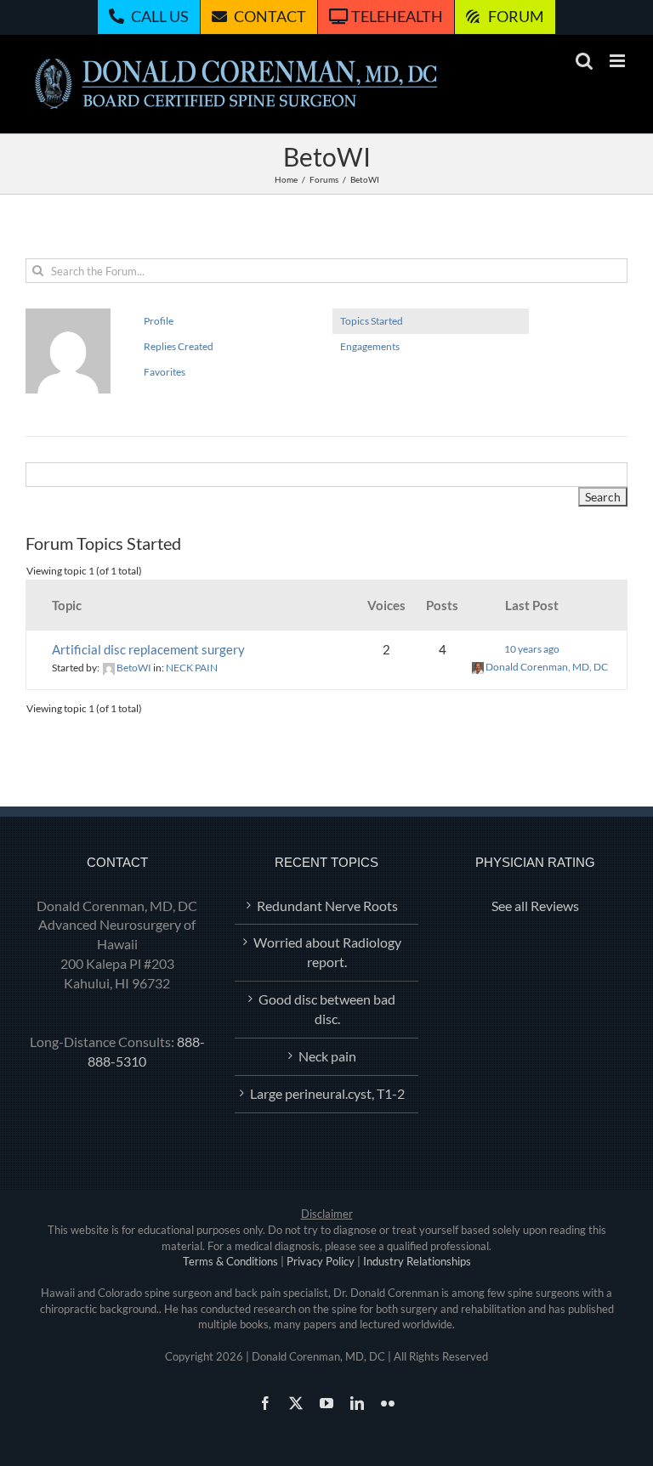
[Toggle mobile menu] (618, 61)
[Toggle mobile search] (584, 61)
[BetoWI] (68, 315)
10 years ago (531, 648)
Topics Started (371, 320)
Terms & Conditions (230, 1261)
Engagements (370, 346)
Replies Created (178, 346)
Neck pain (327, 1056)
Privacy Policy (321, 1261)
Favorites (164, 371)
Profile (158, 320)
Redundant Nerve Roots (327, 905)
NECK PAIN (192, 667)
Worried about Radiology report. (327, 952)
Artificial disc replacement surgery (148, 649)
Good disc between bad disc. (326, 1009)
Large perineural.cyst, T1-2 (327, 1093)
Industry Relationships (417, 1261)
